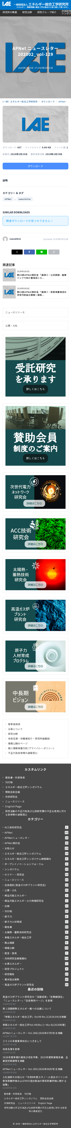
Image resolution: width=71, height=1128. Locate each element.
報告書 (36, 927)
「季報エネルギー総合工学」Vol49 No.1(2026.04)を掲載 (34, 1016)
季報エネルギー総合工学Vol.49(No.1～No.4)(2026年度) (34, 1024)
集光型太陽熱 (36, 979)
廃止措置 (36, 942)
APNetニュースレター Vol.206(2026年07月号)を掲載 (33, 1033)
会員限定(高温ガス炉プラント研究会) (36, 885)
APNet (8, 199)
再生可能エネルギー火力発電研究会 (36, 900)
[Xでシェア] (17, 252)
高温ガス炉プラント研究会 (36, 984)
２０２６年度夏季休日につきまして (22, 1041)
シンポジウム (36, 869)
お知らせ (36, 848)
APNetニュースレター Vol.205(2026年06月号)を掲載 (33, 1069)
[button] (53, 252)
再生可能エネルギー (36, 895)
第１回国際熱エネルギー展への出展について (27, 1008)
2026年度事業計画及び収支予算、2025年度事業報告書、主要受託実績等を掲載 (35, 1059)
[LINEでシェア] (41, 252)
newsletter (24, 199)
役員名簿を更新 (11, 1049)
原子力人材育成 (36, 921)
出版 (36, 906)
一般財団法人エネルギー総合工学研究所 (39, 1123)
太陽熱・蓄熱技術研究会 (36, 932)
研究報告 (36, 974)
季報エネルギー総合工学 (36, 937)
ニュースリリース (15, 312)
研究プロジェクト (36, 969)
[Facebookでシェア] (29, 252)
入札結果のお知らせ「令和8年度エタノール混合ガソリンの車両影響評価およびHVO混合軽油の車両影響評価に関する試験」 (35, 1080)
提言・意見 (36, 953)
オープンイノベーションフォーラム (36, 864)
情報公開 (36, 948)
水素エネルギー (36, 963)
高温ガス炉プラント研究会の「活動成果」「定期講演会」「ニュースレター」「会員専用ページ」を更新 (34, 998)
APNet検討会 (36, 843)
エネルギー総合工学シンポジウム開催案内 (36, 858)
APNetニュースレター (36, 837)
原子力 (36, 916)
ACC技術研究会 (36, 827)
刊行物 (36, 911)
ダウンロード (35, 166)
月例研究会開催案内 (36, 958)
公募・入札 (11, 325)
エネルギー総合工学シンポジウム (36, 853)
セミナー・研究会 (36, 874)
